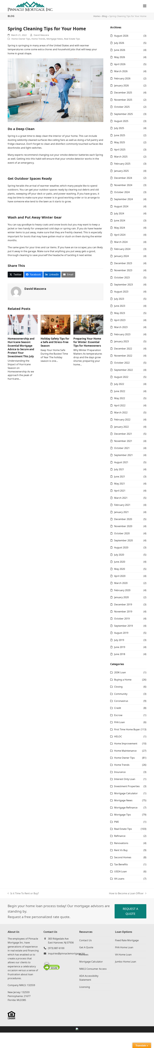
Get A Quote (86, 947)
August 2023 (121, 291)
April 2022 (119, 405)
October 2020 (122, 533)
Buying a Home (122, 679)
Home (96, 16)
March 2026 (121, 71)
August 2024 (121, 206)
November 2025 (123, 99)
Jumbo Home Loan (125, 961)
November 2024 (123, 185)
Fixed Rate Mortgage (127, 940)
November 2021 (123, 441)
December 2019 (123, 604)
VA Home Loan (123, 954)
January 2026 (121, 85)
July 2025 (119, 128)
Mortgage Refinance (125, 807)
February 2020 (122, 590)
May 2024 (119, 227)
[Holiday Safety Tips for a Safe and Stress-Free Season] (56, 324)
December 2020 (123, 519)
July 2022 (119, 384)
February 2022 (122, 419)
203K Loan (120, 672)
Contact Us (85, 940)
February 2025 (122, 163)
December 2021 (123, 433)
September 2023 (123, 284)
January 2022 (121, 426)
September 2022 (123, 370)
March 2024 (121, 242)
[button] (144, 6)
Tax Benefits (121, 864)
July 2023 (119, 298)
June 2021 (119, 476)
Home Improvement (125, 743)
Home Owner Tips (20, 38)
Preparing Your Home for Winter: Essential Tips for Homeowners (87, 342)
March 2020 (121, 583)
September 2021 (123, 455)
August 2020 (121, 547)
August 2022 (121, 377)
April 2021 (119, 490)
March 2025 (121, 156)
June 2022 (119, 391)
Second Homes (122, 857)
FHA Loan (119, 722)
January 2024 (121, 256)
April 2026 (119, 64)
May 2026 (119, 57)
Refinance (119, 836)
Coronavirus (121, 701)
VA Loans (119, 878)
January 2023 (121, 341)
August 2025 (121, 121)
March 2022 (121, 412)
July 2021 (119, 469)
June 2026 (119, 50)
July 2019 (119, 640)
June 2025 (119, 135)
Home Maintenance (125, 750)
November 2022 (123, 355)
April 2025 (119, 149)
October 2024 (122, 192)
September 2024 (123, 199)
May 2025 (119, 142)
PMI (116, 821)
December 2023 (123, 263)
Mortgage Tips (122, 814)
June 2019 (119, 647)
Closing (118, 686)
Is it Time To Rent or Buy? (23, 893)
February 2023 (122, 334)
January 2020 (121, 597)
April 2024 (119, 234)
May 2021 (119, 483)
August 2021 (121, 462)
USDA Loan (120, 871)
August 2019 (121, 632)
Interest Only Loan (124, 779)
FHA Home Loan (124, 947)
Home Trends (38, 38)
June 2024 (119, 220)
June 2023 (119, 305)
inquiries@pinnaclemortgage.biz (66, 953)
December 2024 (123, 178)
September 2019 (123, 625)
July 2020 (119, 554)
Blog (104, 16)
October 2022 (122, 362)
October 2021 (122, 448)
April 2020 (119, 576)
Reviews (83, 954)
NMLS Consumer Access (93, 968)
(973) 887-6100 (56, 948)
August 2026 (121, 35)
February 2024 (122, 249)
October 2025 (122, 106)
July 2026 (119, 43)
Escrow (118, 715)
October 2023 (122, 277)
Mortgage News (54, 38)
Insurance (120, 772)
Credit (117, 708)
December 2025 (123, 92)
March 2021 (121, 497)
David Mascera (41, 34)
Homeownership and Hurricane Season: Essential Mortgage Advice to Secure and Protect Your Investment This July (21, 347)
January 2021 (121, 512)
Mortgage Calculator (126, 793)
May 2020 (119, 569)
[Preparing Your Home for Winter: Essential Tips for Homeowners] (88, 324)
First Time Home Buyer (127, 729)
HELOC (118, 736)
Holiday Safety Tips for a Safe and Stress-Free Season (55, 342)
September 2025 (123, 114)
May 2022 (119, 398)
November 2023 (123, 270)
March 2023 (121, 327)
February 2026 (122, 78)
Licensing (84, 987)
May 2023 (119, 313)
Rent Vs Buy (121, 850)
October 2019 (122, 618)
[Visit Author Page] (16, 291)
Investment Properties (127, 786)
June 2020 (119, 561)
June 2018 (119, 654)
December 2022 (123, 348)
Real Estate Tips (72, 38)
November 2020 (123, 526)
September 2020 (123, 540)
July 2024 (119, 213)
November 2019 (123, 611)
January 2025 (121, 170)
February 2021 (122, 505)
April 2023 (119, 320)
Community (120, 694)
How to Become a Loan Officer (126, 893)
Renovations (121, 843)
